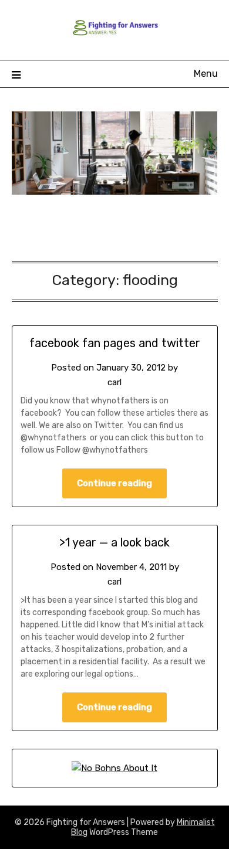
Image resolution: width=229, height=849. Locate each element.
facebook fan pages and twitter (114, 343)
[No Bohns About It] (114, 768)
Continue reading (114, 483)
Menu (206, 73)
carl (114, 382)
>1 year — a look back (114, 542)
